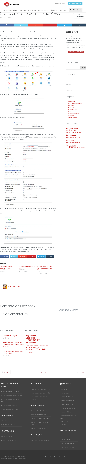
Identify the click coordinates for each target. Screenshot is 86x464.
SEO (70, 111)
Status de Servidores (74, 113)
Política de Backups (67, 404)
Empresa (54, 10)
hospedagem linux (70, 140)
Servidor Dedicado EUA (38, 428)
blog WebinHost (72, 128)
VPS (78, 147)
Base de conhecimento (68, 443)
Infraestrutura (65, 393)
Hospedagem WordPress (10, 409)
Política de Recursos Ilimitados (66, 423)
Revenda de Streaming (9, 440)
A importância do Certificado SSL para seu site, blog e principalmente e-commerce (13, 344)
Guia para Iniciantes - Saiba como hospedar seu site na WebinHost (44, 268)
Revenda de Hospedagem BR (40, 393)
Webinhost (83, 147)
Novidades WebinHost (73, 142)
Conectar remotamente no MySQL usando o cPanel (13, 352)
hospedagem (71, 135)
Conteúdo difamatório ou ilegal (68, 417)
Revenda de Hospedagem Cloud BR (39, 398)
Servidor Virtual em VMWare (40, 418)
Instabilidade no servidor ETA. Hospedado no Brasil (11, 336)
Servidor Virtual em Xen (38, 414)
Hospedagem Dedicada (9, 405)
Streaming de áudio (8, 436)
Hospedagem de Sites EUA (10, 391)
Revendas (71, 105)
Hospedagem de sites (11, 10)
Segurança (72, 107)
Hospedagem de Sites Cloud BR (10, 400)
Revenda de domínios (8, 425)
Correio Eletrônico (66, 412)
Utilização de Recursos (68, 408)
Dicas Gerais (11, 17)
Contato (63, 10)
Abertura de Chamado (67, 447)
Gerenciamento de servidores (40, 440)
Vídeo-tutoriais (73, 117)
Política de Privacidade (67, 400)
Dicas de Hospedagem (73, 131)
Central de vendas (61, 3)
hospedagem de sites (73, 138)
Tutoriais (71, 115)
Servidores (32, 10)
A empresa (64, 389)
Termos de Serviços (67, 397)
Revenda (23, 10)
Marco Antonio (14, 286)
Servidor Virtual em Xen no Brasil (39, 423)
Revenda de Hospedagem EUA (40, 389)
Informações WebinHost (75, 103)
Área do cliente (75, 3)
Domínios (5, 421)
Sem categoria (73, 109)
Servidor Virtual (71, 145)
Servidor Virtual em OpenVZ (39, 411)
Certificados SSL (43, 10)
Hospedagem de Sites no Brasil (12, 395)
